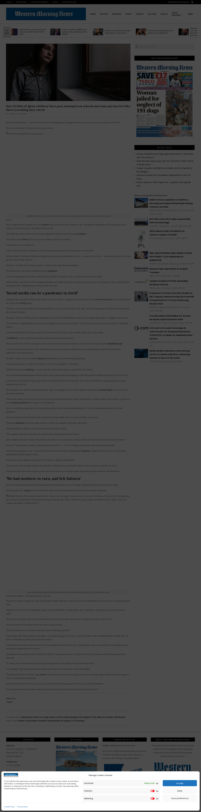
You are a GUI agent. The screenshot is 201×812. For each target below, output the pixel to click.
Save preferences (180, 798)
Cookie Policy (9, 807)
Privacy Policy (22, 807)
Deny (179, 790)
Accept (179, 783)
